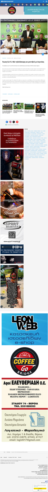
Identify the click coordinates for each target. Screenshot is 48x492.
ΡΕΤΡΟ (26, 153)
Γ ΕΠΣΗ (26, 140)
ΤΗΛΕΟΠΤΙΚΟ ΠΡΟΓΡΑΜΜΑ (32, 154)
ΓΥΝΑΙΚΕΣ (29, 140)
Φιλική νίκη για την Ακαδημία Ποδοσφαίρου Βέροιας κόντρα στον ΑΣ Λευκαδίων (40, 115)
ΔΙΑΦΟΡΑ (37, 140)
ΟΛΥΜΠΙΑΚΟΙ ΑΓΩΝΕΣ (34, 150)
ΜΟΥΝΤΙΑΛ (40, 149)
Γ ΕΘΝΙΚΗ (43, 139)
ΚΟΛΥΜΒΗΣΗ (27, 146)
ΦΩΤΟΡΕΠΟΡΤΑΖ (41, 157)
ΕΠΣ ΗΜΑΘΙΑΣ (27, 143)
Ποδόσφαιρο (8, 452)
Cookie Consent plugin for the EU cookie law (40, 490)
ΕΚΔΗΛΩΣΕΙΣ (31, 142)
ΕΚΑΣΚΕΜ (26, 142)
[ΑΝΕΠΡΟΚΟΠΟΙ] (12, 260)
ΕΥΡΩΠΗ (37, 143)
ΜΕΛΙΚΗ (36, 149)
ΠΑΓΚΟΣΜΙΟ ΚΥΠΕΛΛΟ (41, 150)
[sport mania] (12, 231)
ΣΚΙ (32, 153)
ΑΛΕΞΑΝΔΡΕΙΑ (27, 136)
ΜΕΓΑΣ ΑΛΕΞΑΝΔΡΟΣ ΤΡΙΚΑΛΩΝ (29, 149)
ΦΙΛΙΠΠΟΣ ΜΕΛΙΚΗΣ (35, 157)
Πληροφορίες (5, 457)
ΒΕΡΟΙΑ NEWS (27, 139)
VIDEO (42, 132)
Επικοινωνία (19, 457)
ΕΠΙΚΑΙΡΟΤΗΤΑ (43, 142)
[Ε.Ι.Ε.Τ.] (12, 249)
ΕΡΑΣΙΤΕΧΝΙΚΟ (32, 143)
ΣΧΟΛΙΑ (45, 153)
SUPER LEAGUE (27, 132)
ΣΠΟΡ (35, 153)
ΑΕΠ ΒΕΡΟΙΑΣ (39, 133)
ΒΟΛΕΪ (35, 139)
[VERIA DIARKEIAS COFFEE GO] (12, 164)
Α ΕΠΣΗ (43, 133)
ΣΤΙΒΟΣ (38, 153)
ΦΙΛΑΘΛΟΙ (40, 156)
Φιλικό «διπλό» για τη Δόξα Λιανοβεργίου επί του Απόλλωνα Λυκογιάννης (18, 111)
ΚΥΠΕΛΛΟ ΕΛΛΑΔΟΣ (37, 146)
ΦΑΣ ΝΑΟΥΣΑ (32, 156)
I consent (40, 488)
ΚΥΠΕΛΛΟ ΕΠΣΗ (43, 146)
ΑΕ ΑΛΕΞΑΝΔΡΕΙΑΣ (28, 133)
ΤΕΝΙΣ (26, 154)
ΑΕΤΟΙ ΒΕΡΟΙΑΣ (27, 135)
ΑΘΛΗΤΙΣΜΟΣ (41, 135)
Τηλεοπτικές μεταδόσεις (41, 154)
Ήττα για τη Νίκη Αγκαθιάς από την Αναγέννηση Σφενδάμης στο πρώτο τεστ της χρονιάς (7, 112)
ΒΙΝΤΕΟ (31, 139)
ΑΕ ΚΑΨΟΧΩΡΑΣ (34, 133)
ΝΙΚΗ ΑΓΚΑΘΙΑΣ (27, 150)
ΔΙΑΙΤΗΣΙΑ (33, 140)
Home (4, 452)
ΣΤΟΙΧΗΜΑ (41, 153)
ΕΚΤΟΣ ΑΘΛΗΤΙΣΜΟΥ (37, 142)
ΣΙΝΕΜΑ (29, 153)
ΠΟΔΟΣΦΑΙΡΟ (4, 58)
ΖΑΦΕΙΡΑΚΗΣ (41, 143)
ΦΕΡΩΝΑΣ (36, 156)
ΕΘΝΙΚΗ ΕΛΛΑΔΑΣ (43, 140)
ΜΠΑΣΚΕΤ (44, 149)
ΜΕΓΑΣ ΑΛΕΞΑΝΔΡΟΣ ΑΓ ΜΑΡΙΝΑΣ (35, 147)
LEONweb (17, 461)
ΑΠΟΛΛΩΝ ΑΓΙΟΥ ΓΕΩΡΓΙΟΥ (37, 136)
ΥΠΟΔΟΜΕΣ (27, 156)
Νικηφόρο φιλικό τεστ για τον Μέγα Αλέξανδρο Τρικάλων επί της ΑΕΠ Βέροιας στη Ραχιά (29, 111)
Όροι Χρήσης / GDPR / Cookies (12, 457)
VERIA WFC (38, 132)
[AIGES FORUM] (12, 138)
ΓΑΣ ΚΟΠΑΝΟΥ (39, 139)
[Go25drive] (12, 286)
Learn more (36, 486)
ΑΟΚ (31, 136)
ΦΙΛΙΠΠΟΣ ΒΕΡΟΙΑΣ (28, 157)
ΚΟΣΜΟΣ (31, 146)
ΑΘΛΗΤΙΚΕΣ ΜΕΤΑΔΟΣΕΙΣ (34, 135)
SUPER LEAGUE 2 (33, 132)
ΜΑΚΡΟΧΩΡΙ (27, 147)
